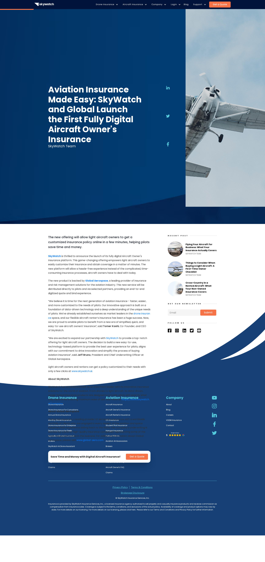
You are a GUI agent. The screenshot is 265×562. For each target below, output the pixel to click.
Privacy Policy (186, 509)
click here (130, 509)
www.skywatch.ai (81, 371)
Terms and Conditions (164, 509)
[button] (106, 4)
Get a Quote (220, 4)
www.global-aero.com (90, 440)
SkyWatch (112, 338)
